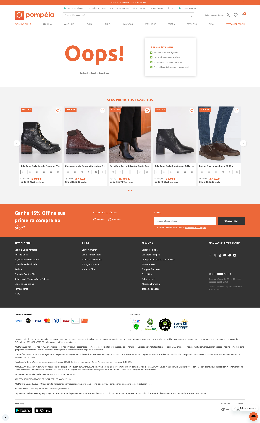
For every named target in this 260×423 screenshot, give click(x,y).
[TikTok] (229, 255)
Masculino (116, 219)
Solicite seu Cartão (99, 8)
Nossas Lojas (141, 8)
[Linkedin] (234, 255)
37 (44, 172)
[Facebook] (210, 255)
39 (58, 172)
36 (37, 172)
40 (82, 172)
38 (51, 172)
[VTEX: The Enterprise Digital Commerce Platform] (226, 409)
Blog (172, 8)
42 (96, 172)
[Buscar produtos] (190, 15)
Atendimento (158, 8)
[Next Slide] (243, 2)
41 (89, 172)
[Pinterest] (215, 255)
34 (23, 172)
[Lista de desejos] (236, 15)
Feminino (101, 219)
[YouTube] (224, 255)
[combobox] (128, 15)
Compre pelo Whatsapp (75, 8)
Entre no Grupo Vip (189, 8)
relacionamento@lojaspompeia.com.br (62, 342)
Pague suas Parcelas (121, 8)
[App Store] (43, 410)
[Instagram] (220, 255)
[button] (128, 190)
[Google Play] (24, 410)
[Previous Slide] (16, 2)
